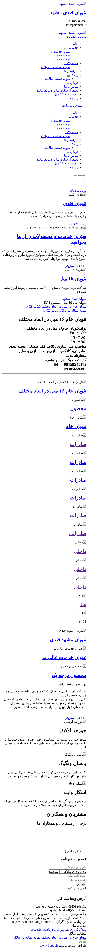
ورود (83, 190)
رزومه (74, 98)
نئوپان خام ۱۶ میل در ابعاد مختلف (55, 306)
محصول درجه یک (69, 675)
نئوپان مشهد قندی (68, 639)
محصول (78, 408)
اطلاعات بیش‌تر (75, 266)
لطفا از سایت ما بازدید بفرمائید (57, 90)
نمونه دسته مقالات (57, 79)
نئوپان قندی (74, 203)
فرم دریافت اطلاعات (45, 929)
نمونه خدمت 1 (60, 51)
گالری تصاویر (69, 929)
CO (82, 621)
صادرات (78, 444)
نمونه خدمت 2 (60, 55)
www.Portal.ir (49, 945)
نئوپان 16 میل (72, 278)
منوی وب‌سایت (72, 105)
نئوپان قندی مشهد (74, 298)
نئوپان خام (76, 426)
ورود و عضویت (76, 36)
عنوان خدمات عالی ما (64, 657)
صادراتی (77, 533)
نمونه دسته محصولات (55, 67)
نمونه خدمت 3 (60, 59)
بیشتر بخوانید (77, 223)
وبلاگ (74, 75)
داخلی (80, 551)
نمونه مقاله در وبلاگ (64, 310)
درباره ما (72, 82)
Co (83, 604)
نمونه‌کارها (71, 71)
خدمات (73, 47)
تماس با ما (71, 86)
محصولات (71, 63)
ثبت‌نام (74, 190)
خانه (75, 43)
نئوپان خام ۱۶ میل (66, 94)
